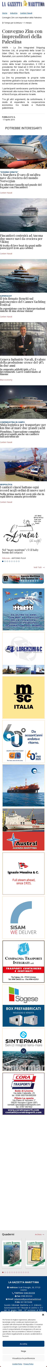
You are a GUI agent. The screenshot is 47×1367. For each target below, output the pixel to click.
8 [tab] (18, 561)
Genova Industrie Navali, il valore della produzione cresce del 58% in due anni (23, 362)
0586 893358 (29, 1293)
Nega (23, 1351)
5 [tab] (12, 561)
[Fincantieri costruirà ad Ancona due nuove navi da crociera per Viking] (23, 215)
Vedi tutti (38, 567)
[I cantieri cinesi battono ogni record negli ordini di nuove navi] (23, 464)
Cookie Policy (17, 1364)
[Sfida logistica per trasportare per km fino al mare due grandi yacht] (23, 402)
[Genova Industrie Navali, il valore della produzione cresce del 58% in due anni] (23, 339)
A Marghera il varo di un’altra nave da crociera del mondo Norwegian (20, 177)
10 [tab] (23, 1272)
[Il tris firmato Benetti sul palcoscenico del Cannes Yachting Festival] (23, 276)
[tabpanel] (23, 554)
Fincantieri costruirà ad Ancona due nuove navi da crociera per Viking (21, 238)
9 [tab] (21, 1272)
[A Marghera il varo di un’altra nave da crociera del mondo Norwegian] (23, 152)
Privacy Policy (28, 1364)
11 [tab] (26, 1272)
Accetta (23, 1343)
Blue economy (6, 380)
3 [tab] (7, 561)
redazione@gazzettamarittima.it (27, 1299)
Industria (13, 13)
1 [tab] (2, 561)
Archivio (38, 1234)
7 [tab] (16, 561)
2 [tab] (5, 561)
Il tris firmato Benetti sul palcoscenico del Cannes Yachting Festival (22, 301)
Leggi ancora (23, 554)
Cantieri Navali (26, 13)
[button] (43, 1314)
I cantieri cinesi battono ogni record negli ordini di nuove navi (22, 488)
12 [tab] (28, 1272)
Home (4, 13)
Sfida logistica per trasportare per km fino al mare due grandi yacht (23, 426)
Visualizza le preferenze (23, 1358)
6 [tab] (14, 561)
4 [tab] (9, 561)
